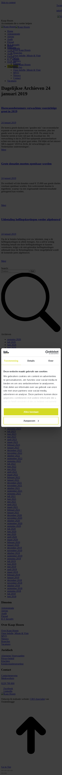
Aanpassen (29, 420)
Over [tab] (50, 360)
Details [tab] (31, 360)
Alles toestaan (31, 412)
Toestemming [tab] (11, 360)
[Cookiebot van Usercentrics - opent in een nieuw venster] (45, 352)
